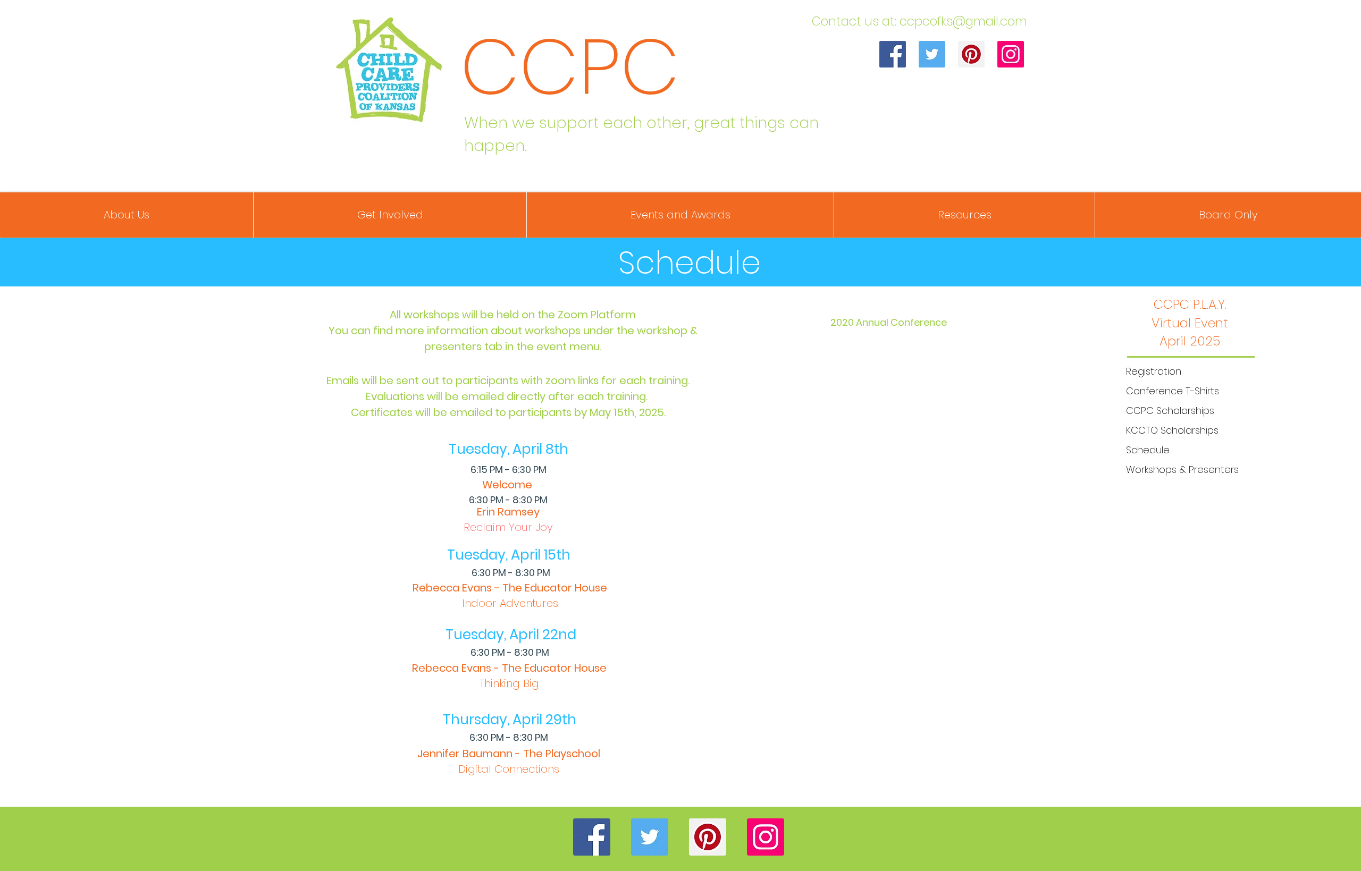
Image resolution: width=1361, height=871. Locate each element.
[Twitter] (932, 54)
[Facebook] (892, 54)
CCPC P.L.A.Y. (1190, 304)
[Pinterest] (971, 54)
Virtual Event (1190, 323)
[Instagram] (1010, 54)
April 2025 (1190, 341)
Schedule (1148, 449)
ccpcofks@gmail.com (963, 21)
